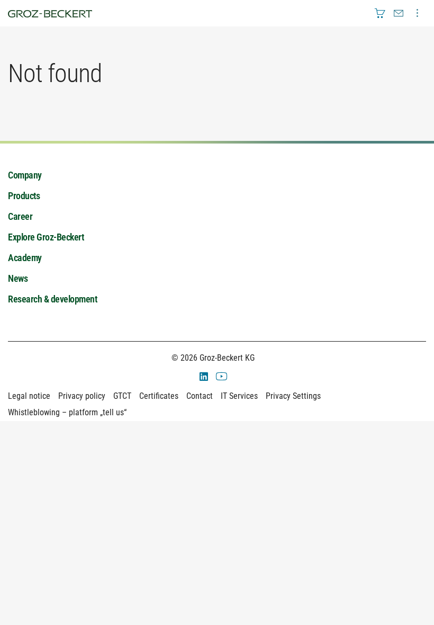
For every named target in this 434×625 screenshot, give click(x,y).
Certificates (158, 396)
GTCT (122, 396)
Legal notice (29, 396)
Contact (199, 396)
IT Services (239, 396)
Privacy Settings (293, 396)
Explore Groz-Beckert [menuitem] (46, 237)
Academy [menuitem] (25, 257)
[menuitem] (380, 13)
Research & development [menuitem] (52, 299)
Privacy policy (81, 396)
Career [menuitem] (20, 216)
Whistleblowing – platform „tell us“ (67, 412)
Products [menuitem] (24, 195)
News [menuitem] (18, 278)
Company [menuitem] (25, 175)
